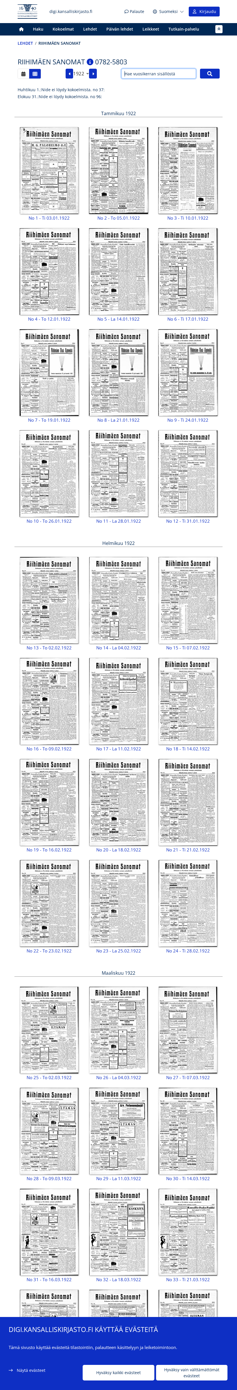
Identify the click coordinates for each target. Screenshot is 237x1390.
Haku (38, 29)
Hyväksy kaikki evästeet (118, 1372)
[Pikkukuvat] (35, 74)
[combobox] (81, 73)
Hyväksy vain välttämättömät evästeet (191, 1372)
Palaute (136, 11)
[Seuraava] (93, 74)
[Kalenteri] (23, 74)
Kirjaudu (206, 11)
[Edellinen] (69, 74)
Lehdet (90, 29)
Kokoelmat (63, 29)
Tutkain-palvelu (184, 29)
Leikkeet (150, 29)
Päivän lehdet (119, 29)
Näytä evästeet (31, 1370)
